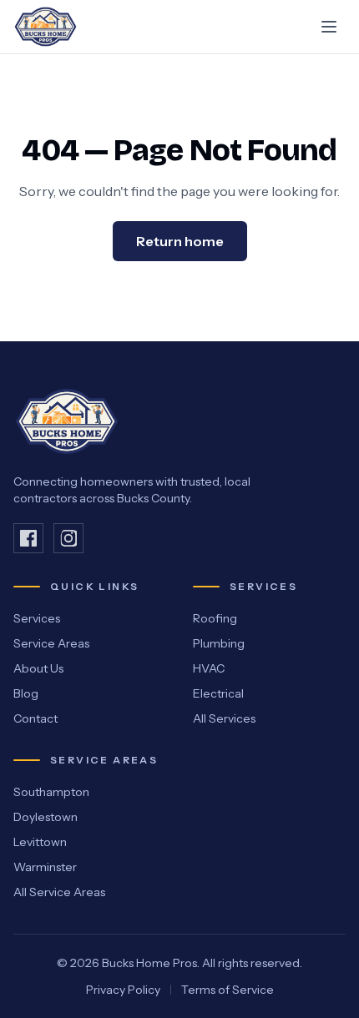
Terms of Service (227, 989)
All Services (224, 718)
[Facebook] (28, 538)
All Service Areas (59, 892)
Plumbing (219, 643)
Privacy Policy (123, 989)
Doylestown (45, 816)
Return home (180, 241)
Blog (25, 693)
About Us (38, 668)
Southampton (51, 791)
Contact (35, 718)
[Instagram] (68, 538)
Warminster (45, 866)
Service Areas (51, 643)
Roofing (215, 618)
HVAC (209, 668)
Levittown (40, 841)
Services (36, 618)
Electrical (218, 693)
